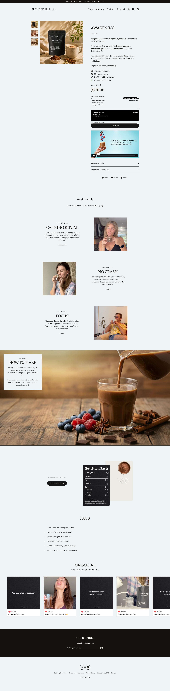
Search (113, 673)
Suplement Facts (97, 163)
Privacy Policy (91, 673)
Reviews (111, 9)
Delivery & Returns (60, 673)
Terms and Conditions (76, 673)
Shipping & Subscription (100, 169)
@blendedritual (92, 569)
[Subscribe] (101, 648)
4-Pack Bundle (102, 90)
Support (121, 9)
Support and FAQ (103, 673)
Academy (99, 9)
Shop (90, 9)
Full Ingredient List (57, 483)
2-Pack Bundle (97, 90)
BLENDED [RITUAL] (85, 677)
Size (96, 85)
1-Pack (93, 90)
